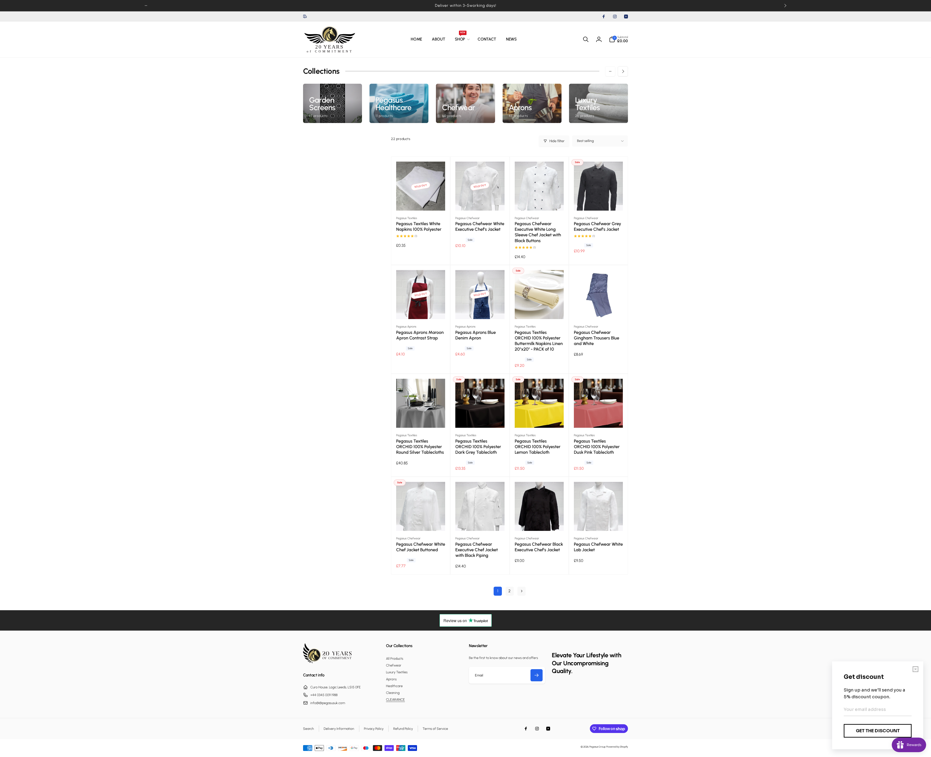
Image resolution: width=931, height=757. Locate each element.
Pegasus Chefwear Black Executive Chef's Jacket (539, 547)
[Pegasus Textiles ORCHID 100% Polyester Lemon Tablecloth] (539, 418)
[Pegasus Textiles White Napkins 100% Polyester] (421, 201)
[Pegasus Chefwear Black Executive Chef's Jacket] (539, 522)
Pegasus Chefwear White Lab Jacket (598, 547)
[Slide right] (785, 5)
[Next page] (521, 591)
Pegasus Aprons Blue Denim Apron (475, 335)
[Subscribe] (536, 675)
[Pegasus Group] (327, 662)
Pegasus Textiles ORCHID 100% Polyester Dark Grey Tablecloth (478, 446)
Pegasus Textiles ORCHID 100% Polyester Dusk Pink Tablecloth (597, 446)
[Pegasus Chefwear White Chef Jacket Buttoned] (421, 522)
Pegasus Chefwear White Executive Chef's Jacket (479, 226)
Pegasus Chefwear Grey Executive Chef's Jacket (597, 226)
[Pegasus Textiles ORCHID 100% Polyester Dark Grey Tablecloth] (480, 418)
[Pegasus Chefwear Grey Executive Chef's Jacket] (598, 201)
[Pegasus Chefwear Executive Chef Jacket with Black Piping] (480, 522)
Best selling (585, 141)
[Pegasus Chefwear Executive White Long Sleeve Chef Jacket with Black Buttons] (539, 201)
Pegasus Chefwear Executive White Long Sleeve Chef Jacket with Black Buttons (538, 232)
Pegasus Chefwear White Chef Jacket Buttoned (420, 547)
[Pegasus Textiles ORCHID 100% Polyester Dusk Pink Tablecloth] (598, 418)
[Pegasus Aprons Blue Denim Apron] (480, 310)
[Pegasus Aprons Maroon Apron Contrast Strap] (421, 310)
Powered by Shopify (617, 746)
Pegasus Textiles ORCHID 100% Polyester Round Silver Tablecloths (420, 446)
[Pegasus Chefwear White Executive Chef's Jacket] (480, 201)
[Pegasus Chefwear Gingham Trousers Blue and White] (598, 310)
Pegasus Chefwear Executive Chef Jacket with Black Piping (476, 550)
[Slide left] (146, 5)
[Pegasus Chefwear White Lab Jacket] (598, 522)
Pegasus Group (597, 746)
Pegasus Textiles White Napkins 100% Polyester (418, 226)
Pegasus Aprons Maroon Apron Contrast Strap (420, 335)
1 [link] (497, 591)
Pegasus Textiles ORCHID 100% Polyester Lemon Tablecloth (538, 446)
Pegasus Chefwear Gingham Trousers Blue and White (596, 338)
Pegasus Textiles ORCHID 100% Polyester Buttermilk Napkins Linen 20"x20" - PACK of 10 (539, 341)
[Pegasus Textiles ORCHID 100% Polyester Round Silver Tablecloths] (421, 418)
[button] (461, 39)
